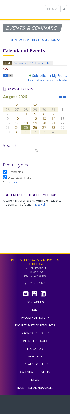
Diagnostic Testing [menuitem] (35, 333)
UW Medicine (35, 401)
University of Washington (35, 410)
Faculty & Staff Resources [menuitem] (35, 325)
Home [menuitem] (35, 310)
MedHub (40, 204)
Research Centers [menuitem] (35, 364)
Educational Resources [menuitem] (35, 387)
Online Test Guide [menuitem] (35, 341)
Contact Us (35, 302)
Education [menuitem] (35, 348)
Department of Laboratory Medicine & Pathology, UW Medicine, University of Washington (23, 9)
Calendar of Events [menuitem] (35, 372)
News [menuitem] (35, 380)
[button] (35, 40)
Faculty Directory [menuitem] (35, 317)
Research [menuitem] (35, 356)
